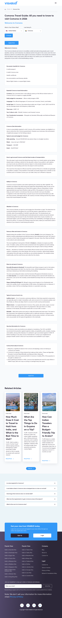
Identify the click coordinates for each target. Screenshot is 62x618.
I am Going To (27, 27)
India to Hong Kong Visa (11, 576)
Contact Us (45, 555)
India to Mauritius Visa (27, 555)
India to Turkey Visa (27, 552)
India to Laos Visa (26, 572)
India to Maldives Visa (10, 564)
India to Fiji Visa (26, 564)
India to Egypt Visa (10, 555)
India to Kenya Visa (27, 558)
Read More (9, 458)
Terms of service (46, 567)
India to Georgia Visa (27, 569)
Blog (43, 549)
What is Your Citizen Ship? (12, 27)
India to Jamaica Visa (27, 567)
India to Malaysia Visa (10, 561)
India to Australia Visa (10, 549)
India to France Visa (10, 558)
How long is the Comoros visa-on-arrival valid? (20, 494)
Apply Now (31, 375)
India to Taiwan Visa (27, 549)
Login (42, 535)
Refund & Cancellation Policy (49, 573)
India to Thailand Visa (27, 561)
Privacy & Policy (46, 570)
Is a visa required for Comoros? (15, 483)
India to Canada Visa (27, 575)
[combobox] (14, 31)
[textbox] (14, 31)
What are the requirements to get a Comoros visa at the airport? (25, 499)
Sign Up (19, 535)
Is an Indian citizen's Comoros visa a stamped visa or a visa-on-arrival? (26, 488)
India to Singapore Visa (11, 567)
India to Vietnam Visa (10, 573)
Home (8, 9)
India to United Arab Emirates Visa (10, 570)
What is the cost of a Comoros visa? (17, 504)
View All (30, 468)
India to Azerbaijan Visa (11, 552)
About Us (44, 552)
